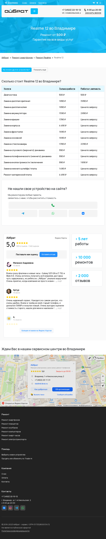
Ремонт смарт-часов (11, 435)
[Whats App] (53, 213)
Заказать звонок (93, 13)
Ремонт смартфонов (11, 420)
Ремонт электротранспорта (14, 439)
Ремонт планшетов (10, 424)
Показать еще (40, 69)
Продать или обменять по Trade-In (17, 458)
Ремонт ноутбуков (10, 427)
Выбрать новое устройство (13, 454)
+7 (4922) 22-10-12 (71, 9)
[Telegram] (23, 213)
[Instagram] (10, 507)
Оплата (33, 2)
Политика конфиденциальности (15, 531)
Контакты (43, 2)
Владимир (12, 2)
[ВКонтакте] (83, 213)
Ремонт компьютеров (11, 431)
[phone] (53, 205)
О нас (24, 2)
